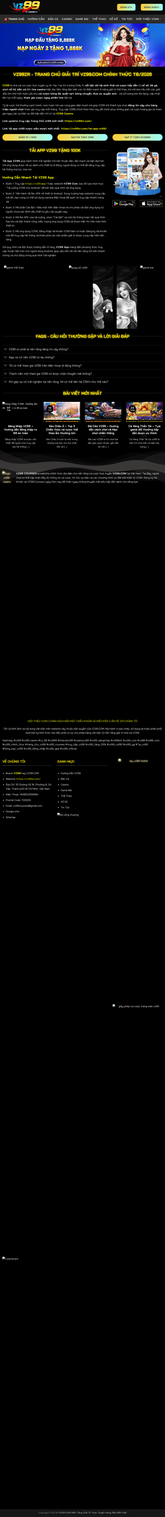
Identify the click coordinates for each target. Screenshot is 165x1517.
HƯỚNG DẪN (36, 19)
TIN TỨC (126, 19)
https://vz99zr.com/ (28, 778)
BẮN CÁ (53, 19)
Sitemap (10, 817)
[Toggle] (5, 349)
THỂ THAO (99, 19)
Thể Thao (66, 795)
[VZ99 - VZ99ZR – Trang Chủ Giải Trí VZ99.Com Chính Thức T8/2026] (24, 7)
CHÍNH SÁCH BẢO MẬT (62, 721)
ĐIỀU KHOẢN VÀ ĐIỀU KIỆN (92, 721)
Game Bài (66, 790)
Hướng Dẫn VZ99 (71, 773)
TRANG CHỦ (16, 19)
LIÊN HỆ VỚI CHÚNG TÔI (123, 721)
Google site (12, 811)
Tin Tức (65, 807)
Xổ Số (64, 801)
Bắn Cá (65, 778)
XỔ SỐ (113, 19)
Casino (65, 784)
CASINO (67, 19)
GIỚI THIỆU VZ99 (147, 19)
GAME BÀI (81, 19)
